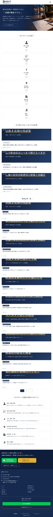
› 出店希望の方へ (30, 486)
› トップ (2, 486)
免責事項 (15, 513)
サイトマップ (36, 513)
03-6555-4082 (6, 474)
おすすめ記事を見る (10, 25)
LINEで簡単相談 (26, 503)
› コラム (2, 488)
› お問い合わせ (4, 494)
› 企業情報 (29, 492)
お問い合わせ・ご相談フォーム (10, 465)
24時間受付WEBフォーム (26, 507)
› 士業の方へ (3, 490)
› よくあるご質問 (30, 490)
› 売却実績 (3, 492)
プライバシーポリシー (26, 513)
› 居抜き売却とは (30, 488)
